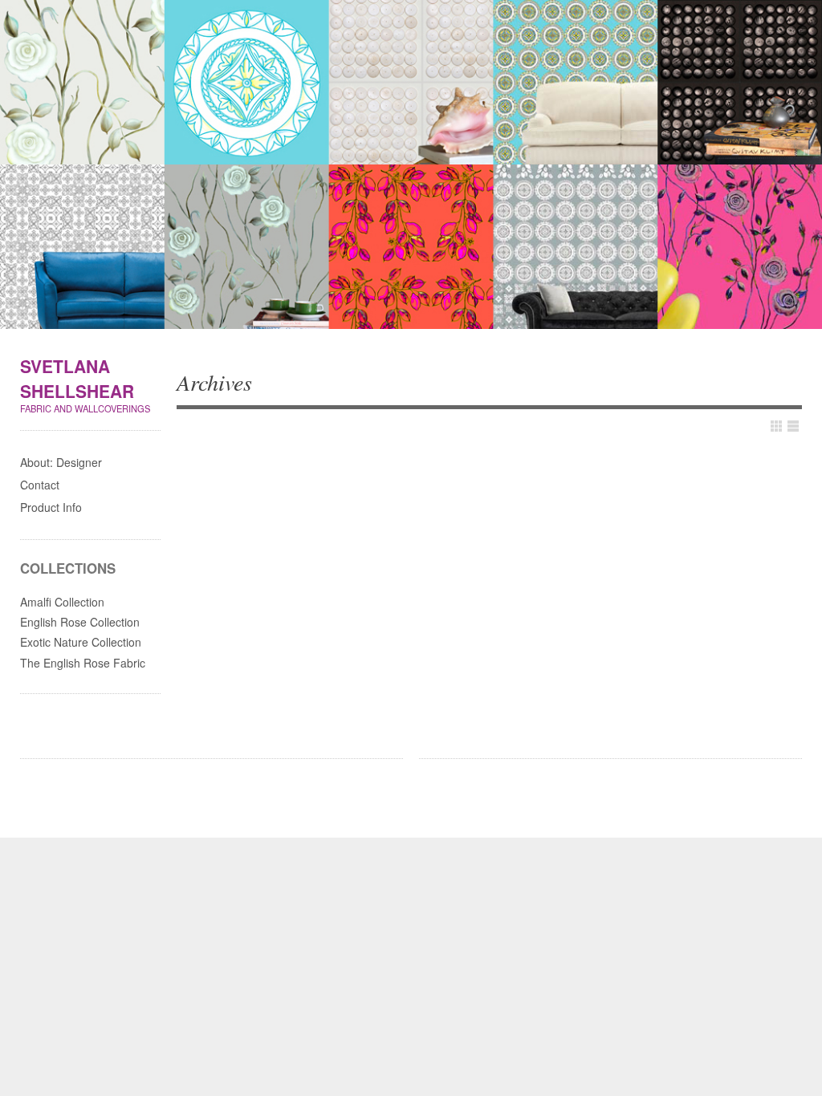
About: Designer (61, 462)
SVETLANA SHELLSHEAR (77, 379)
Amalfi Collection (62, 602)
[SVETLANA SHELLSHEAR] (411, 167)
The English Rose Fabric (82, 663)
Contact (39, 485)
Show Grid (776, 426)
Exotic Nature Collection (80, 642)
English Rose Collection (80, 622)
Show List (793, 426)
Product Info (51, 507)
